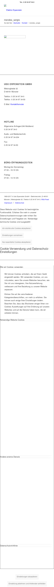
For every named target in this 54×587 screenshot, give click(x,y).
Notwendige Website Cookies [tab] (12, 319)
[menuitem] (8, 202)
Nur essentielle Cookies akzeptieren (16, 242)
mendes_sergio (12, 19)
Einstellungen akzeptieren (27, 576)
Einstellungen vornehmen (12, 235)
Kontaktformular (17, 104)
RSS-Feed (45, 199)
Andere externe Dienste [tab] (10, 456)
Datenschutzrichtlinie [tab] (9, 545)
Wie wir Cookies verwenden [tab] (11, 267)
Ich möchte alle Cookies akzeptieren (16, 228)
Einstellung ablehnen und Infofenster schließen (27, 583)
